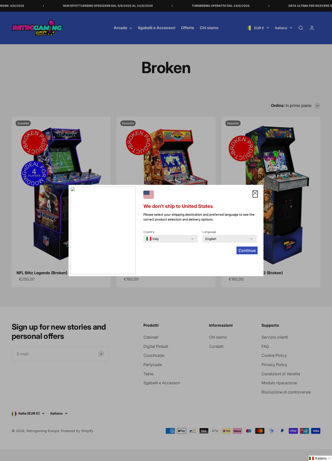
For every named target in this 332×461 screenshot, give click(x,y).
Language (209, 232)
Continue (247, 250)
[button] (320, 458)
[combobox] (152, 238)
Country (149, 232)
